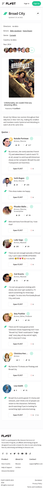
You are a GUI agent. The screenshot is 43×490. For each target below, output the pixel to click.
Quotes (4, 132)
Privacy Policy (37, 483)
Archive (18, 467)
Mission (18, 464)
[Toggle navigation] (3, 3)
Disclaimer (38, 480)
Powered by (7, 108)
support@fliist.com (36, 464)
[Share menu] (38, 13)
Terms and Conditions (34, 487)
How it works (5, 464)
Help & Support (6, 467)
